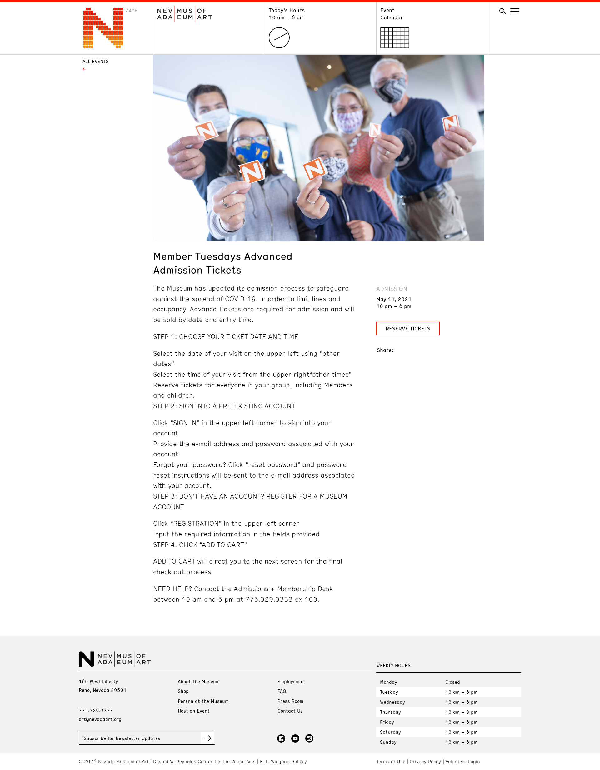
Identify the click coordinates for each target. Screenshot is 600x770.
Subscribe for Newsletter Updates (122, 738)
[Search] (502, 11)
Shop (183, 691)
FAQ (282, 691)
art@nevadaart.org (100, 719)
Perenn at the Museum (203, 701)
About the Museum (199, 681)
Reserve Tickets (408, 328)
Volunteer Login (463, 761)
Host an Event (194, 710)
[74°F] (108, 45)
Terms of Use (390, 761)
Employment (291, 681)
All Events (95, 61)
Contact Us (290, 710)
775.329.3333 (96, 710)
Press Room (290, 701)
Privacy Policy (425, 761)
